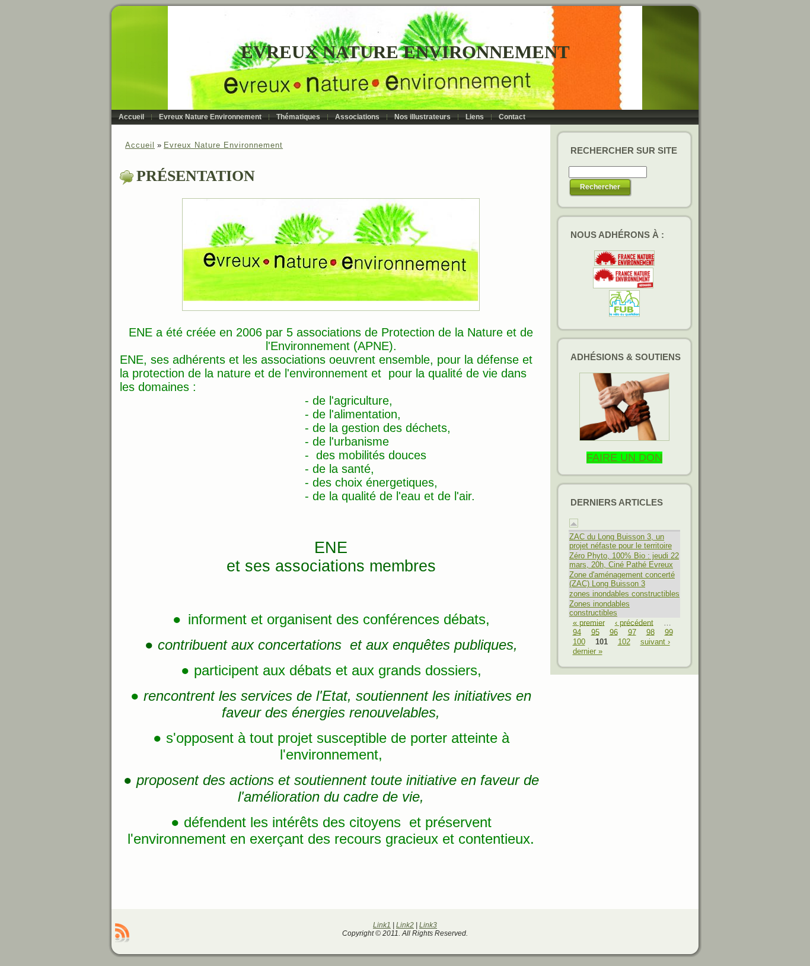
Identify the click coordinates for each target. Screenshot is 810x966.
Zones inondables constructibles (599, 608)
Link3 (428, 925)
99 (669, 631)
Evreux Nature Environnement (405, 52)
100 (579, 641)
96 (614, 631)
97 (632, 631)
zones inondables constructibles (624, 593)
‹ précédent (634, 622)
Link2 (405, 925)
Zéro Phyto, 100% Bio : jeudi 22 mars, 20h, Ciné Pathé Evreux (624, 560)
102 (624, 641)
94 (577, 631)
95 (595, 631)
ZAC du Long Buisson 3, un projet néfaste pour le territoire (620, 541)
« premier (589, 622)
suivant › (655, 641)
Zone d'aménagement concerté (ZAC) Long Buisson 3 (622, 579)
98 (650, 631)
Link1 (382, 925)
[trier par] (573, 524)
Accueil (140, 145)
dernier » (587, 651)
